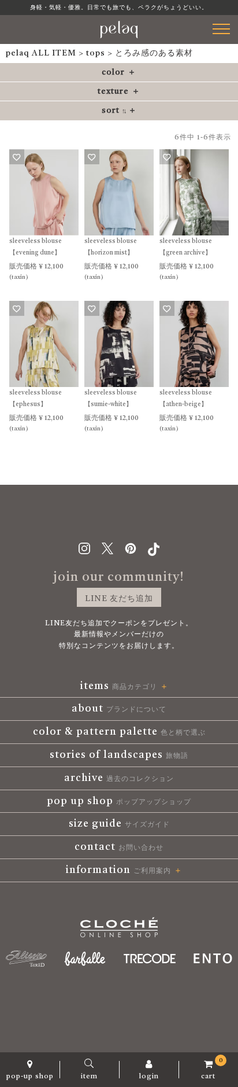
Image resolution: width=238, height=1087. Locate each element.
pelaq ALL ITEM (41, 53)
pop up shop (119, 801)
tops (95, 53)
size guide (119, 824)
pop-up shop (30, 1076)
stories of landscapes (119, 755)
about (119, 708)
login (149, 1076)
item (89, 1076)
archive (119, 778)
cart (212, 1068)
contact (119, 847)
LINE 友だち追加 (119, 599)
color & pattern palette (119, 732)
